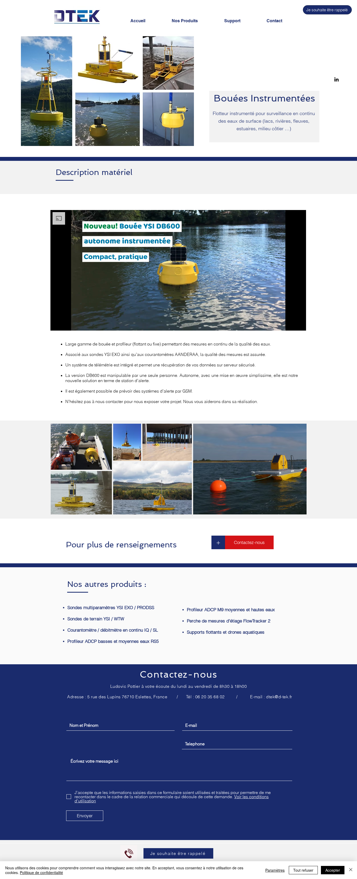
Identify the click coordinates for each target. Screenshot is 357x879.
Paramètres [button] (275, 870)
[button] (327, 9)
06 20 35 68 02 (210, 696)
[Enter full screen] (299, 323)
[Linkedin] (336, 79)
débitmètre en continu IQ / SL (129, 630)
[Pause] (57, 323)
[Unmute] (66, 323)
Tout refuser (303, 870)
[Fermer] (351, 870)
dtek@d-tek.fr (279, 696)
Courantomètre (81, 630)
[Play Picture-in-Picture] (290, 323)
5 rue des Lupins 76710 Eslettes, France (127, 696)
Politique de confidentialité (41, 872)
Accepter (332, 870)
